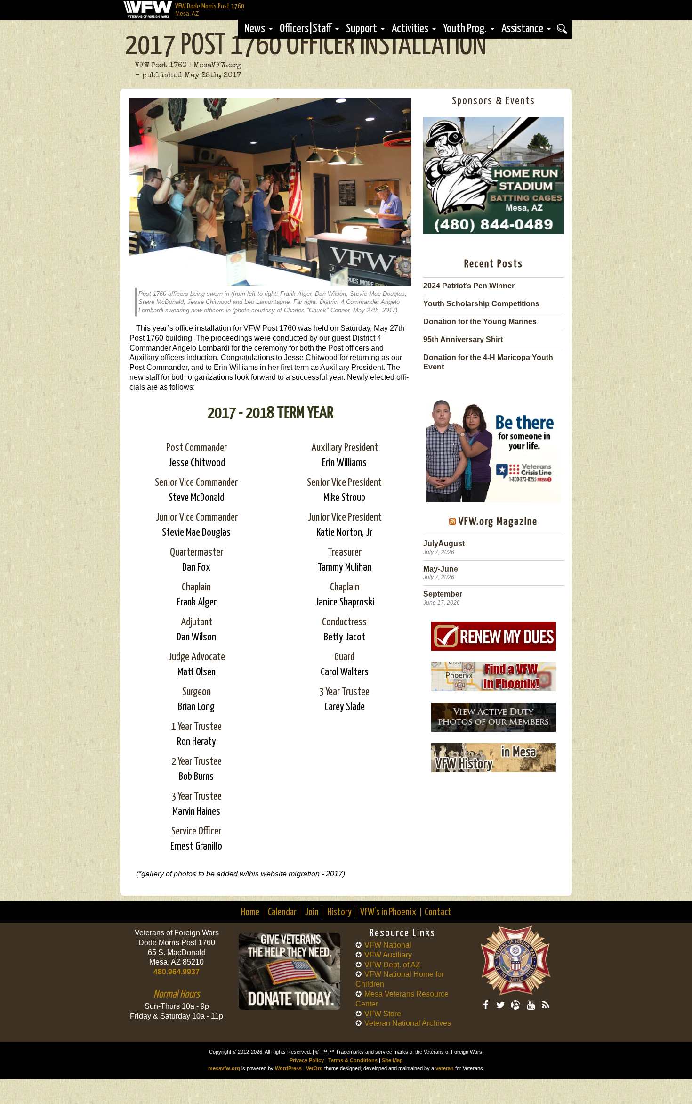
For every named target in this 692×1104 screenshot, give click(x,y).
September (442, 594)
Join (312, 912)
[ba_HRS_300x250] (493, 232)
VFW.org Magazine (498, 521)
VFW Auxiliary (388, 955)
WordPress (288, 1068)
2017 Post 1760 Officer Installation (305, 46)
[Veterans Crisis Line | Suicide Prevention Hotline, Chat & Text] (493, 446)
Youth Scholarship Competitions (481, 304)
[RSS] (545, 1005)
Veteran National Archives (407, 1023)
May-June (440, 569)
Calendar (282, 912)
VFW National (387, 945)
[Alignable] (515, 1005)
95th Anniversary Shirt (463, 339)
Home (250, 912)
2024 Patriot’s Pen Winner (469, 286)
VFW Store (382, 1014)
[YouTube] (530, 1005)
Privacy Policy (307, 1060)
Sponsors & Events (493, 101)
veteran (444, 1068)
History (339, 912)
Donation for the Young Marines (480, 322)
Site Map (392, 1060)
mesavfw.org (224, 1068)
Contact (438, 912)
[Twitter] (500, 1005)
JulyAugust (444, 544)
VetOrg (314, 1068)
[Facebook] (485, 1005)
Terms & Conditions (353, 1060)
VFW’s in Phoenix (388, 912)
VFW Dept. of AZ (392, 965)
